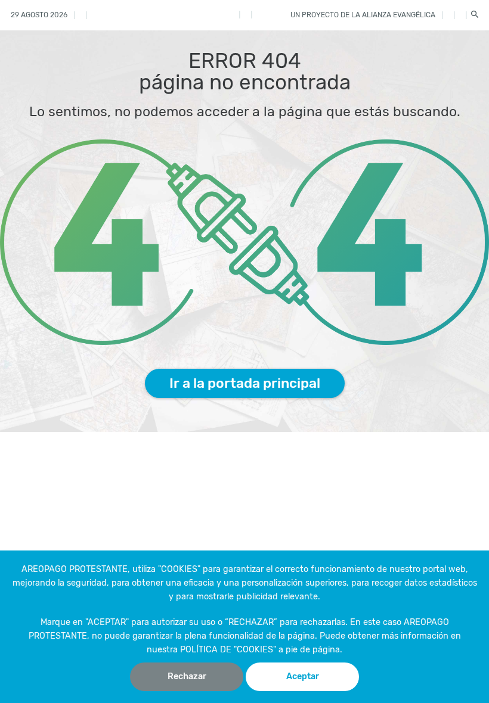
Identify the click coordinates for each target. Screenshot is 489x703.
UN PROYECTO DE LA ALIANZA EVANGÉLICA (362, 15)
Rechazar (187, 676)
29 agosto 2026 (39, 15)
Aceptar (302, 676)
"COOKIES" (179, 569)
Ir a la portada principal (244, 383)
